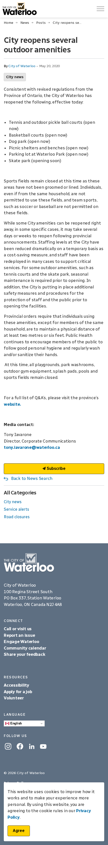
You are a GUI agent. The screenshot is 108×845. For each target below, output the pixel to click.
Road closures (17, 516)
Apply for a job (18, 691)
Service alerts (16, 509)
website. (12, 404)
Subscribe (56, 468)
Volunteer (14, 697)
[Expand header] (100, 9)
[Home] (54, 562)
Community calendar (25, 648)
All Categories (20, 492)
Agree (19, 830)
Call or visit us (18, 628)
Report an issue (19, 635)
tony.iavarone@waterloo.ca (32, 447)
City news (15, 77)
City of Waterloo (21, 66)
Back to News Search (31, 478)
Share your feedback (24, 654)
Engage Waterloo (21, 641)
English (15, 723)
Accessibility (17, 685)
